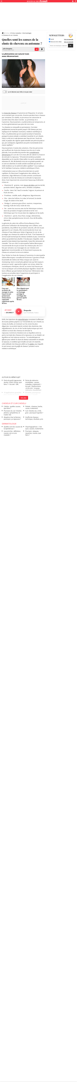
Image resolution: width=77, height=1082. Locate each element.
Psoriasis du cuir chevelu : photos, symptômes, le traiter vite (13, 413)
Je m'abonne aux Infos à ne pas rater (20, 92)
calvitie (31, 344)
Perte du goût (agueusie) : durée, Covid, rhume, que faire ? (13, 382)
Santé (52, 39)
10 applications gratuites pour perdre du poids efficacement (12, 395)
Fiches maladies (16, 33)
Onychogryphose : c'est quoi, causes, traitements (34, 428)
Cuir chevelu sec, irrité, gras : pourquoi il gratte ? (34, 412)
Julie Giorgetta (7, 48)
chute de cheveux (10, 113)
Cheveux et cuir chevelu (10, 35)
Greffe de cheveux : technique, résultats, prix (34, 418)
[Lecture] (19, 311)
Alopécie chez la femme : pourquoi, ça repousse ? (12, 418)
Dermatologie (27, 33)
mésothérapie (23, 319)
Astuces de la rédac (56, 42)
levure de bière (29, 185)
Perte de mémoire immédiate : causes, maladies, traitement (32, 382)
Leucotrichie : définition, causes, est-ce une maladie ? (12, 433)
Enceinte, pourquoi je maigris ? (32, 394)
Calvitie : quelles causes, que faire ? (12, 407)
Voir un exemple (68, 39)
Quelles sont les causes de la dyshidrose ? (13, 428)
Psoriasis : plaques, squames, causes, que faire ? (33, 433)
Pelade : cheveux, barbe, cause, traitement (33, 407)
